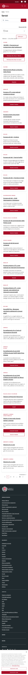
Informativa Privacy (16, 665)
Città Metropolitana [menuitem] (6, 597)
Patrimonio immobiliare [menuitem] (7, 567)
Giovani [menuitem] (3, 554)
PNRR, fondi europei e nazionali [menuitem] (9, 531)
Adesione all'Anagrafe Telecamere (13, 397)
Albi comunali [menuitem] (5, 509)
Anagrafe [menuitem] (4, 545)
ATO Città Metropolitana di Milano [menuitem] (10, 612)
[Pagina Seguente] (23, 476)
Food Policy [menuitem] (4, 533)
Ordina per (20, 36)
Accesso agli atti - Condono (11, 137)
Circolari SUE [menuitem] (5, 526)
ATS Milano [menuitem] (4, 599)
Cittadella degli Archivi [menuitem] (7, 516)
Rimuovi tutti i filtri (22, 27)
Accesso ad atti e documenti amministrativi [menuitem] (12, 520)
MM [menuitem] (3, 610)
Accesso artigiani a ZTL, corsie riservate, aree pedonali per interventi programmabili (12, 290)
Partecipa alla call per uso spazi (14, 59)
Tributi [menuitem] (3, 582)
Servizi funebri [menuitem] (5, 576)
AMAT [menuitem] (3, 606)
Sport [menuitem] (3, 578)
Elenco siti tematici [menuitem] (6, 625)
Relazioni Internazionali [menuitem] (7, 529)
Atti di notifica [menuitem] (5, 511)
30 (19, 477)
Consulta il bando (14, 431)
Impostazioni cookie (14, 668)
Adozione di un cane (9, 445)
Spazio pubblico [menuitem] (5, 580)
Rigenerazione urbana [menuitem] (7, 571)
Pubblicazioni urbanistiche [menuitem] (8, 524)
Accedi (14, 407)
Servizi (3, 634)
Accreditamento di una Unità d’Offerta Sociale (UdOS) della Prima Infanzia (13, 353)
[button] (17, 1)
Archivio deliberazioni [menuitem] (7, 522)
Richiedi (14, 278)
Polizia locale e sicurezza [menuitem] (7, 569)
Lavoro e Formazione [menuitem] (6, 558)
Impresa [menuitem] (4, 556)
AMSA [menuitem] (3, 604)
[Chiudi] (26, 651)
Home (3, 12)
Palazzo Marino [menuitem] (5, 500)
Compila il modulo (14, 104)
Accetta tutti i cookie (14, 672)
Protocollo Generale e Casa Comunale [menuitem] (10, 513)
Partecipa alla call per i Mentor (14, 56)
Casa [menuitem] (3, 548)
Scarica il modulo (14, 127)
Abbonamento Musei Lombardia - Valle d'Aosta (13, 71)
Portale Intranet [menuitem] (5, 630)
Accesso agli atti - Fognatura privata (13, 178)
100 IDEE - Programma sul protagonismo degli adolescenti (12, 46)
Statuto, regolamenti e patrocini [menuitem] (9, 507)
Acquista (14, 82)
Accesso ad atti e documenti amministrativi (11, 116)
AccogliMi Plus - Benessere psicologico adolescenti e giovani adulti (12, 311)
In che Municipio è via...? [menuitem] (7, 627)
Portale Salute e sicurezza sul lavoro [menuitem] (10, 617)
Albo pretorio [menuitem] (5, 505)
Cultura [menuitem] (3, 550)
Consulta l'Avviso (14, 365)
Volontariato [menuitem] (5, 584)
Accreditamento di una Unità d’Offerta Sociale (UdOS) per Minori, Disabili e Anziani (13, 377)
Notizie (3, 640)
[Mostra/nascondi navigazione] (25, 6)
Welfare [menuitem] (4, 587)
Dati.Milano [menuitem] (4, 535)
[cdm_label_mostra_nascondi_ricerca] (22, 6)
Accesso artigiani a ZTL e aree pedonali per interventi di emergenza (14, 267)
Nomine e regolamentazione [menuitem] (8, 518)
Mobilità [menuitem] (4, 561)
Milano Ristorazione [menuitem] (6, 619)
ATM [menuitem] (3, 601)
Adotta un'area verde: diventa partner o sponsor (11, 419)
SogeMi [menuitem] (3, 623)
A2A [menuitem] (3, 608)
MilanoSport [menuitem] (5, 621)
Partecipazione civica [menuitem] (7, 565)
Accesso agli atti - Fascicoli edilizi (12, 157)
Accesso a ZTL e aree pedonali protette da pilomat (11, 93)
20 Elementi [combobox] (22, 474)
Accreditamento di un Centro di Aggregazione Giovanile (12, 331)
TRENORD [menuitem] (4, 614)
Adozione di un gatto (9, 462)
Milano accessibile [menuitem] (6, 563)
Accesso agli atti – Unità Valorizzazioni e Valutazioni (11, 199)
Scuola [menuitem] (3, 574)
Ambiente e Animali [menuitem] (6, 543)
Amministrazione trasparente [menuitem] (8, 503)
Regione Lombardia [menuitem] (6, 595)
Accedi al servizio (14, 147)
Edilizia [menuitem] (3, 552)
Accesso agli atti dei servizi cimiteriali (11, 244)
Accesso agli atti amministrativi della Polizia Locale (13, 222)
